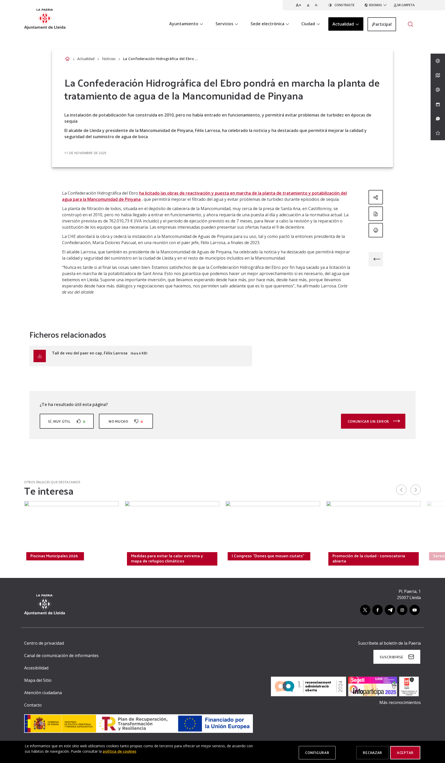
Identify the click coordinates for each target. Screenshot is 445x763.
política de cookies (119, 751)
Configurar (317, 752)
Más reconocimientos (400, 702)
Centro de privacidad (44, 643)
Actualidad (86, 58)
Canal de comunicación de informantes (61, 655)
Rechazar (372, 752)
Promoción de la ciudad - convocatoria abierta (368, 558)
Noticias (109, 58)
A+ (298, 5)
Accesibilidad (36, 668)
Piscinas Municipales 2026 (54, 555)
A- (316, 5)
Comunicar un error (369, 421)
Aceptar (405, 752)
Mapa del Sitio (38, 680)
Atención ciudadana (43, 692)
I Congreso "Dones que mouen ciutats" (268, 555)
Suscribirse (392, 657)
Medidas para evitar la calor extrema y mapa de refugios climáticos (167, 558)
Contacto (33, 705)
